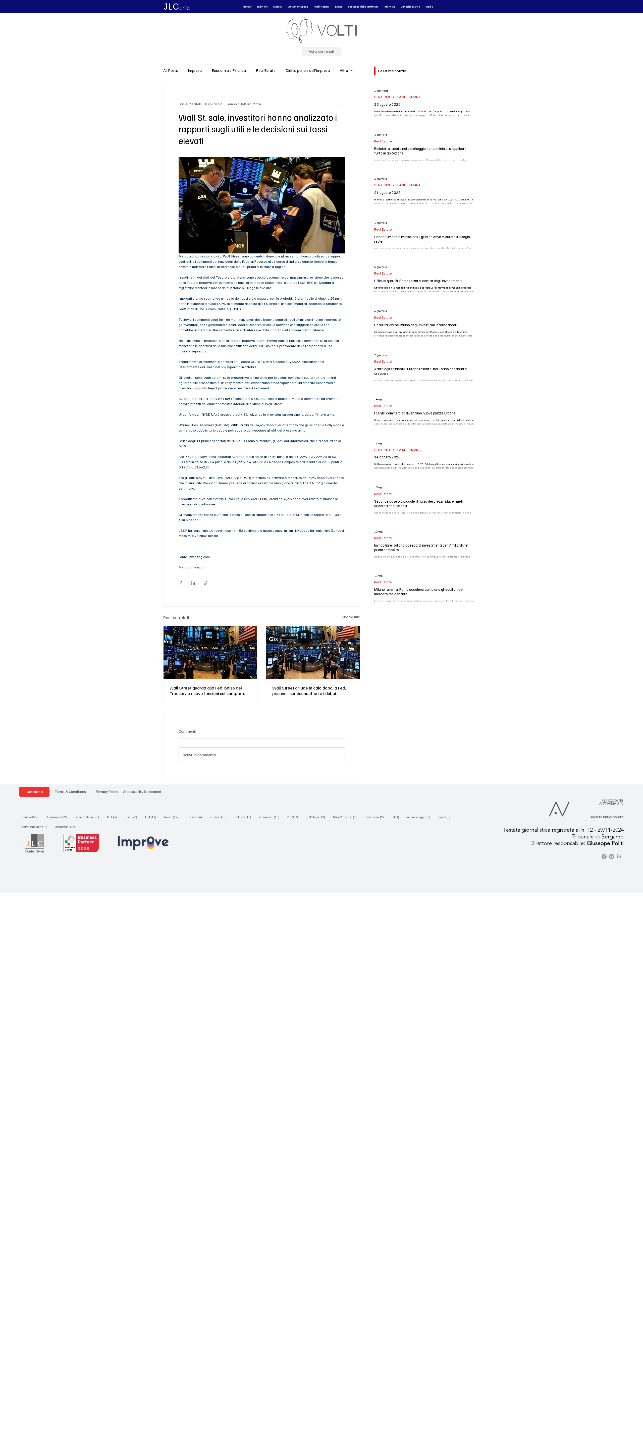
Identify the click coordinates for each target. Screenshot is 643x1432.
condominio (66, 827)
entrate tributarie (36, 827)
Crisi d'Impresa (346, 817)
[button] (247, 7)
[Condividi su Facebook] (181, 583)
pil (397, 817)
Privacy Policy (107, 791)
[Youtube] (611, 856)
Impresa (195, 70)
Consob (195, 817)
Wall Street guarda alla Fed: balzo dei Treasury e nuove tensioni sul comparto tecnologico (207, 690)
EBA (152, 817)
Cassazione (58, 817)
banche (31, 817)
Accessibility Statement (142, 791)
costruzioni (270, 817)
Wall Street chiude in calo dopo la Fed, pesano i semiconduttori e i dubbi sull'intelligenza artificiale (309, 690)
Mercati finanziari (192, 567)
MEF (114, 817)
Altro (344, 70)
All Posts (170, 70)
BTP (294, 817)
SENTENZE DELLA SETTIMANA (397, 97)
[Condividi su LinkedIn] (193, 583)
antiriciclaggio (420, 817)
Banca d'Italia (88, 817)
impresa (220, 817)
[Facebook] (604, 856)
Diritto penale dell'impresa (308, 70)
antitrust (244, 817)
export (445, 817)
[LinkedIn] (619, 856)
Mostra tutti (351, 617)
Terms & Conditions (70, 791)
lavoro (172, 817)
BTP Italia (317, 817)
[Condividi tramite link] (205, 583)
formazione (376, 817)
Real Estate (266, 70)
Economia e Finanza (229, 70)
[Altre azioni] (342, 104)
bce (133, 817)
